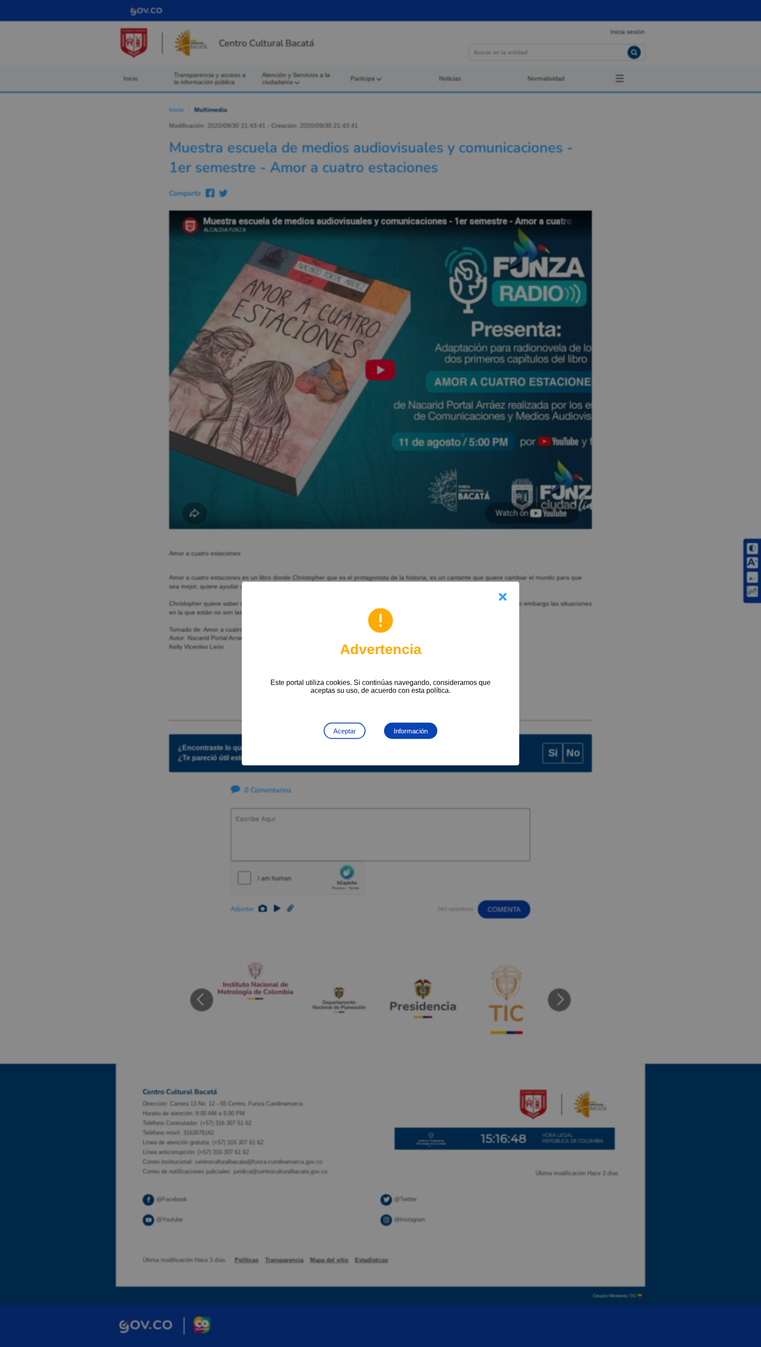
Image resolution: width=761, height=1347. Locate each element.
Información (411, 731)
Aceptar (344, 731)
